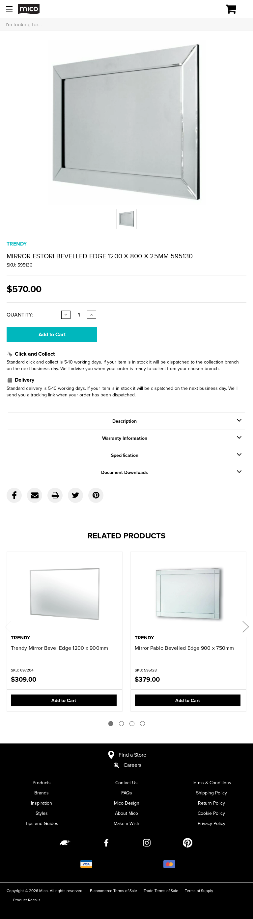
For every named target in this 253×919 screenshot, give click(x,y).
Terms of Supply (199, 890)
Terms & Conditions (211, 782)
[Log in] (208, 9)
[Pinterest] (95, 495)
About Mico (126, 813)
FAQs (126, 792)
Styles (42, 813)
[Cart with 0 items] (234, 9)
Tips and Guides (41, 823)
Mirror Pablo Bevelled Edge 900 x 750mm (184, 648)
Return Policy (211, 803)
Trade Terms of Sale (161, 890)
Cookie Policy (211, 813)
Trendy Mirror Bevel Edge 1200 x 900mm (59, 648)
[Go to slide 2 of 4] (121, 723)
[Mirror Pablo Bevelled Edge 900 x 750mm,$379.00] (188, 593)
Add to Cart (63, 700)
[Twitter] (75, 495)
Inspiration (41, 803)
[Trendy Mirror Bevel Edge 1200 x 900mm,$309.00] (64, 593)
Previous (7, 627)
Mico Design (126, 803)
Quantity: (20, 314)
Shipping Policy (211, 792)
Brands (41, 792)
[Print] (55, 495)
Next (245, 627)
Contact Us (126, 782)
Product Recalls (27, 900)
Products (42, 782)
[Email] (34, 495)
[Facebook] (14, 495)
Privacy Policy (211, 823)
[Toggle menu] (9, 9)
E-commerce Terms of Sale (113, 890)
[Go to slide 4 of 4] (142, 723)
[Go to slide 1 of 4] (110, 723)
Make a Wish (126, 823)
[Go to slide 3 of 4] (131, 723)
